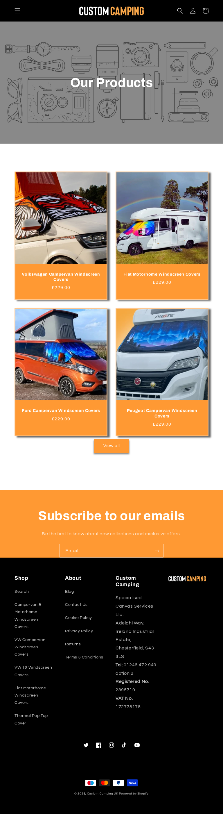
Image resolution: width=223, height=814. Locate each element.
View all (111, 446)
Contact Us (76, 605)
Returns (73, 644)
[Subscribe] (157, 551)
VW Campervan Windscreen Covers (30, 647)
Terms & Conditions (84, 657)
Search (22, 592)
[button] (17, 10)
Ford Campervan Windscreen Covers (61, 410)
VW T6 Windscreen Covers (33, 671)
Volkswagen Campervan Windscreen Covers (61, 277)
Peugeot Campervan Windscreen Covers (162, 413)
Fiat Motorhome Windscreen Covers (161, 274)
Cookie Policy (78, 618)
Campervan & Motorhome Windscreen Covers (28, 616)
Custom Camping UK (102, 793)
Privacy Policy (79, 631)
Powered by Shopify (134, 793)
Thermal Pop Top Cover (31, 719)
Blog (69, 592)
